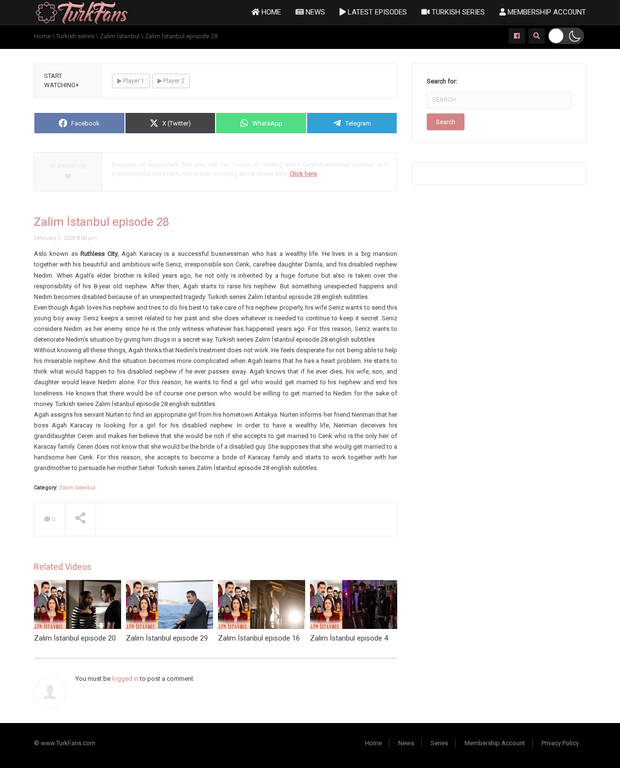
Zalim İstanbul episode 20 (75, 638)
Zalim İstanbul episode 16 (259, 638)
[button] (566, 36)
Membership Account (546, 12)
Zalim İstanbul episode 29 (167, 638)
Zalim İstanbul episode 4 (349, 638)
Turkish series (457, 12)
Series (439, 743)
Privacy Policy (560, 743)
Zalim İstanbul (77, 488)
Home (270, 12)
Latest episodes (376, 12)
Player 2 (173, 81)
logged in (125, 678)
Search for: (442, 81)
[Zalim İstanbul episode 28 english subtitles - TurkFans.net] (81, 12)
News (314, 12)
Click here (303, 173)
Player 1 (133, 81)
